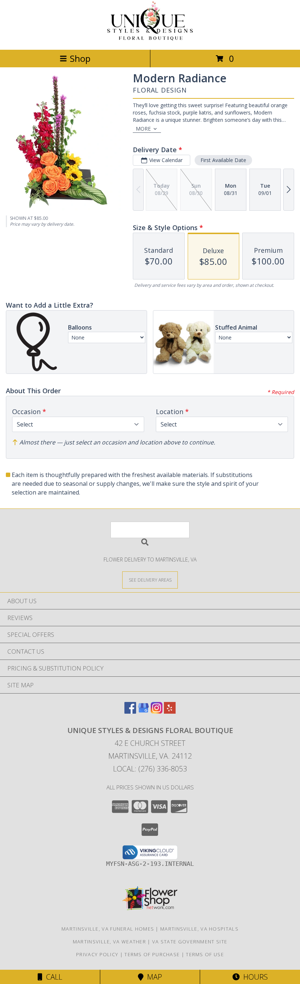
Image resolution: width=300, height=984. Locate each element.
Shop (80, 58)
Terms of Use (205, 954)
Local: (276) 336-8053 (150, 769)
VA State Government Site (189, 941)
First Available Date (223, 160)
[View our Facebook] (130, 711)
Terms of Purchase (152, 954)
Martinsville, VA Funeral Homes (107, 928)
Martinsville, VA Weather (109, 941)
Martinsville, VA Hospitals (199, 928)
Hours (254, 977)
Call (52, 977)
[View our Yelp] (170, 711)
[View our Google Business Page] (143, 711)
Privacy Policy (97, 954)
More (143, 128)
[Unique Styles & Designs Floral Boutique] (150, 38)
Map (152, 977)
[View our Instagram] (156, 711)
